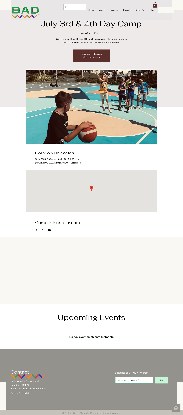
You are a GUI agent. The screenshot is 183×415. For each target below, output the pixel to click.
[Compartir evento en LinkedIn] (49, 230)
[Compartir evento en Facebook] (36, 230)
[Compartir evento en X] (43, 230)
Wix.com (116, 413)
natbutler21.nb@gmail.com (32, 388)
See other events (91, 57)
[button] (155, 5)
